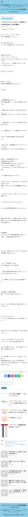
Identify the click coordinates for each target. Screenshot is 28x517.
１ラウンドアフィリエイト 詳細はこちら (15, 371)
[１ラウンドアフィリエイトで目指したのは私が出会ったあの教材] (15, 376)
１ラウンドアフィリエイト (7, 382)
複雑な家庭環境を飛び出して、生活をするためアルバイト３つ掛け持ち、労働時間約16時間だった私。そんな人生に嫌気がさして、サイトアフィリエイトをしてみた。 (14, 511)
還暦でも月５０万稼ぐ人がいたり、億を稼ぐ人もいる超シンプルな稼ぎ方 (17, 482)
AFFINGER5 (21, 515)
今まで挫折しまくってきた (15, 417)
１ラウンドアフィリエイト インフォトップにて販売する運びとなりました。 (17, 403)
